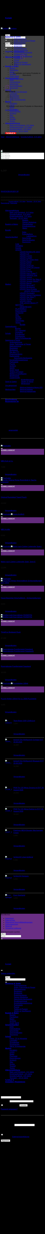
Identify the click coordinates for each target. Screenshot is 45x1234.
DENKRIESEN (25, 307)
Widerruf (8, 926)
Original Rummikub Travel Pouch (14, 497)
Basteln (25, 220)
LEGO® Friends (26, 271)
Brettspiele (18, 47)
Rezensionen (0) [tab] (12, 401)
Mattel (12, 108)
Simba (12, 117)
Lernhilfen (13, 94)
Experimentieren (20, 48)
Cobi (17, 244)
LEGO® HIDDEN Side (28, 275)
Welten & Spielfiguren (22, 64)
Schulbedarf (14, 96)
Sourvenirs (14, 88)
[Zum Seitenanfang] (2, 970)
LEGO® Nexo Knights (28, 289)
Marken (8, 284)
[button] (7, 88)
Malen (12, 72)
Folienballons (15, 82)
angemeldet (13, 430)
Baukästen (18, 45)
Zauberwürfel (15, 378)
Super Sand (14, 76)
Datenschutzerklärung (20, 1137)
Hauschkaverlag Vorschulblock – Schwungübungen (21, 598)
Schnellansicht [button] (8, 450)
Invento (18, 248)
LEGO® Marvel (26, 283)
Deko (12, 80)
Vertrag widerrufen (8, 973)
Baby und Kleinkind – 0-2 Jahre (22, 125)
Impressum (9, 918)
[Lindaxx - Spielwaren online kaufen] (9, 28)
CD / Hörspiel (20, 330)
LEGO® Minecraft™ (27, 285)
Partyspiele (18, 58)
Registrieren (5, 1140)
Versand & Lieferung (13, 928)
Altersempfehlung (12, 123)
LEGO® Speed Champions (30, 295)
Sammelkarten (10, 326)
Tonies (12, 121)
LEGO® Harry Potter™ (28, 273)
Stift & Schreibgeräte (18, 100)
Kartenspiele (14, 356)
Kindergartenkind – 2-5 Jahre (21, 127)
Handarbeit (14, 70)
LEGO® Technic (26, 299)
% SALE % (10, 133)
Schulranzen (14, 98)
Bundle (8, 230)
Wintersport (25, 384)
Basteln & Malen (11, 224)
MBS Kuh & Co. (7, 461)
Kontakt (8, 18)
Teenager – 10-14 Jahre (19, 131)
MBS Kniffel (5, 529)
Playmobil (13, 109)
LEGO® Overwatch (27, 293)
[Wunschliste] (2, 150)
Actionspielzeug (20, 39)
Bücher (18, 328)
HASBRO (13, 104)
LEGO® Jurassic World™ (30, 281)
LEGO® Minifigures (27, 287)
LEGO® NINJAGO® (32, 291)
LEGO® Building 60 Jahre (30, 252)
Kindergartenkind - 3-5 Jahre (21, 216)
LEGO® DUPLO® (27, 266)
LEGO (12, 106)
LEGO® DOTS (25, 264)
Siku (11, 115)
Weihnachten (10, 389)
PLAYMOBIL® (21, 309)
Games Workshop (21, 50)
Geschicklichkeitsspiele (23, 52)
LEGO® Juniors (26, 277)
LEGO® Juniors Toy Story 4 (30, 279)
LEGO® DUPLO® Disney (30, 267)
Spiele (12, 368)
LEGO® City (24, 254)
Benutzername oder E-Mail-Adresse (15, 1095)
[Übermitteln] (6, 40)
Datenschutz (10, 920)
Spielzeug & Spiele (13, 37)
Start (2, 137)
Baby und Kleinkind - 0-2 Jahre (22, 212)
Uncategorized (11, 385)
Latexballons (31, 236)
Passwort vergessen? (9, 1109)
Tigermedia (19, 321)
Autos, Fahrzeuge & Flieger (24, 41)
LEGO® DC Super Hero (29, 260)
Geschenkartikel (12, 78)
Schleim (13, 74)
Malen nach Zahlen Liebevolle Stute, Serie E (18, 562)
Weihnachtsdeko (26, 389)
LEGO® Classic (26, 256)
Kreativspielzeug (20, 54)
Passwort (5, 1101)
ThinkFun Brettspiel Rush (11, 632)
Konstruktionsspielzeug (19, 360)
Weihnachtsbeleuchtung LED (31, 387)
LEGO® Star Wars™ (28, 297)
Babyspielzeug (20, 43)
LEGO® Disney (26, 262)
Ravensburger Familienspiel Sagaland (16, 666)
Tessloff (13, 119)
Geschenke (14, 84)
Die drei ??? (14, 352)
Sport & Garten (11, 382)
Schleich (13, 113)
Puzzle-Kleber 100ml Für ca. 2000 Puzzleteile (18, 699)
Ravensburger (15, 111)
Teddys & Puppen (21, 62)
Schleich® (19, 313)
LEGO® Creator (26, 258)
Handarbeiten (27, 224)
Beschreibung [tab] (11, 399)
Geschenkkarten (16, 86)
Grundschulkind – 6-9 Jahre (20, 129)
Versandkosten (24, 175)
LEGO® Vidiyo (25, 301)
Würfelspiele (14, 376)
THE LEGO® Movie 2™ (29, 303)
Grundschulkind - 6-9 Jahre (31, 137)
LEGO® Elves (25, 269)
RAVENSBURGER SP (10, 191)
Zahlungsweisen (11, 924)
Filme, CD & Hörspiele (18, 92)
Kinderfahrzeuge (27, 380)
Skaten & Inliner (27, 382)
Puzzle (16, 60)
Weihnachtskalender (28, 391)
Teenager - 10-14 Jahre (33, 201)
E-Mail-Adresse (7, 1125)
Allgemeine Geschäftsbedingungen (19, 922)
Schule (8, 333)
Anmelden (23, 1105)
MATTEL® (19, 305)
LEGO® (18, 250)
